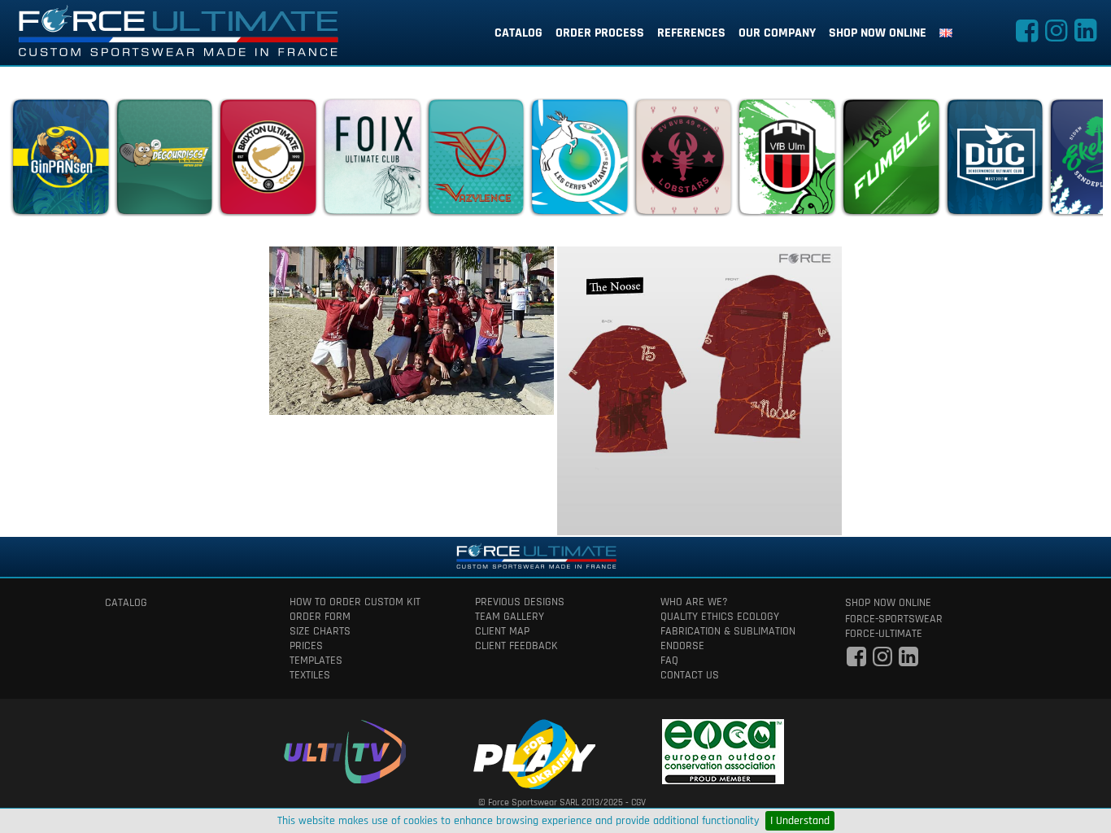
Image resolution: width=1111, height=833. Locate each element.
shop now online (877, 32)
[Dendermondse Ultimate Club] (995, 161)
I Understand (800, 820)
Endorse (682, 646)
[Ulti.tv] (345, 749)
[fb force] (856, 661)
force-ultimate (883, 633)
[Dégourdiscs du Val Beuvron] (164, 161)
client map (502, 631)
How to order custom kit (355, 602)
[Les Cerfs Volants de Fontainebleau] (579, 161)
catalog (518, 32)
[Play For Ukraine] (534, 751)
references (691, 32)
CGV (638, 802)
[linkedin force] (1085, 36)
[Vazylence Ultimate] (476, 161)
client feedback (516, 646)
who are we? (694, 602)
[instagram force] (1056, 36)
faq (669, 660)
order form (320, 616)
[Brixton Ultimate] (268, 161)
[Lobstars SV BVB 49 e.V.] (683, 161)
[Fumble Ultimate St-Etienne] (891, 161)
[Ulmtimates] (786, 161)
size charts (320, 631)
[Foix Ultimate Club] (372, 161)
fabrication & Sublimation (727, 631)
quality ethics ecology (719, 616)
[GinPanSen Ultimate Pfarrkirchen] (60, 161)
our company (777, 32)
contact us (689, 675)
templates (316, 660)
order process (600, 32)
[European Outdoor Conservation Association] (723, 749)
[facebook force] (1026, 36)
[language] (946, 33)
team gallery (509, 616)
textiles (310, 675)
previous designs (519, 602)
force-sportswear (894, 619)
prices (306, 646)
